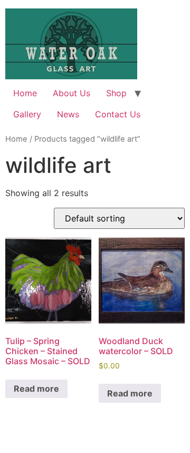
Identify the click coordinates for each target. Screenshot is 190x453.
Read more (36, 388)
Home (25, 93)
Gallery (27, 114)
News (68, 114)
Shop (116, 93)
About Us (71, 93)
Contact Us (117, 114)
